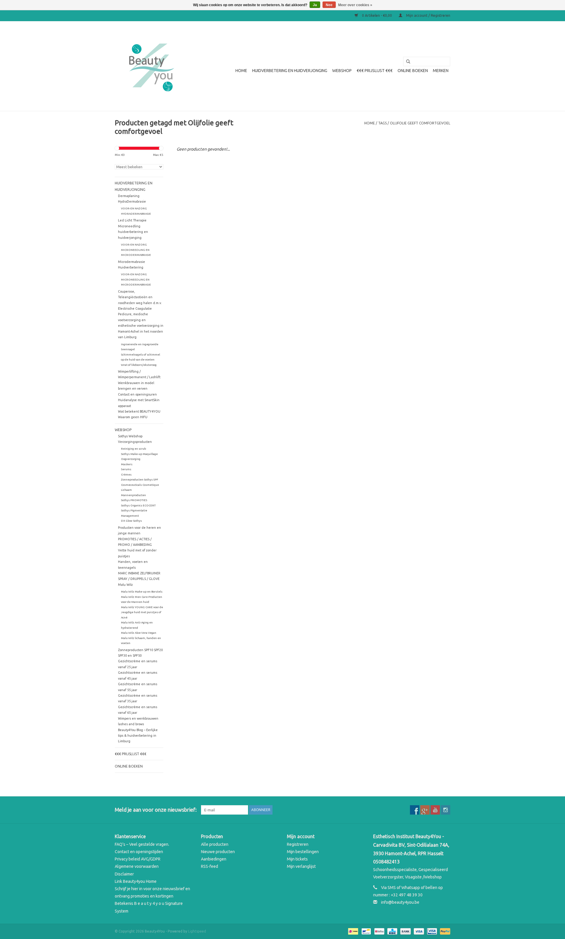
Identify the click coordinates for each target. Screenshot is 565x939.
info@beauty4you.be (400, 902)
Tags (382, 123)
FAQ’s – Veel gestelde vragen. (142, 844)
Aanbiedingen (213, 859)
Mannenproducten (133, 495)
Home (241, 70)
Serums (126, 469)
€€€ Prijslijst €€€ (375, 70)
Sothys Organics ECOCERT (138, 505)
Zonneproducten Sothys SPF (139, 479)
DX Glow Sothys (131, 520)
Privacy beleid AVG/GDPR (137, 859)
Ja (315, 5)
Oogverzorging (130, 459)
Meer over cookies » (355, 5)
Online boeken (413, 70)
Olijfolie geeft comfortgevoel (420, 123)
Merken (440, 70)
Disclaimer (124, 874)
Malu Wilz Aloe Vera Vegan (138, 632)
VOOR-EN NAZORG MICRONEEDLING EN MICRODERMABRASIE (136, 249)
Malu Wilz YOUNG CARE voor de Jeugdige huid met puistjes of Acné (142, 612)
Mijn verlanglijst (301, 866)
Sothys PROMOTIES (134, 500)
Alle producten (214, 844)
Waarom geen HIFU (132, 417)
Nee (329, 5)
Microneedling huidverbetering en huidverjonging (133, 231)
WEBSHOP (342, 70)
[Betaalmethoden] (352, 931)
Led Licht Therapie (132, 220)
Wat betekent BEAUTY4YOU (139, 411)
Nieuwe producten (218, 851)
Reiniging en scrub (133, 448)
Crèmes (126, 474)
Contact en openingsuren (137, 394)
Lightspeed (197, 931)
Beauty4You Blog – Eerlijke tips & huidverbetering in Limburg (138, 735)
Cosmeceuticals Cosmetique (140, 484)
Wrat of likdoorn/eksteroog (139, 364)
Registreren (297, 844)
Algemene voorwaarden (137, 866)
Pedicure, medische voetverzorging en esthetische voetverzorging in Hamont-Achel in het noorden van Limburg (140, 325)
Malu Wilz (125, 584)
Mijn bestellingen (303, 851)
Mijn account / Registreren (427, 15)
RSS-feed (209, 866)
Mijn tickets (297, 859)
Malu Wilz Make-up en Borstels (141, 591)
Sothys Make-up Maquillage (139, 454)
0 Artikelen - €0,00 (377, 15)
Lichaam (126, 489)
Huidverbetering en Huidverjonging (289, 70)
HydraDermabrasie (132, 201)
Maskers (126, 464)
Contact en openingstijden (139, 851)
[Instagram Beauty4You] (445, 810)
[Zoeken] (406, 62)
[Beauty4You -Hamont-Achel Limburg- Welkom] (151, 66)
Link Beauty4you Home (136, 881)
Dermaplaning (128, 196)
